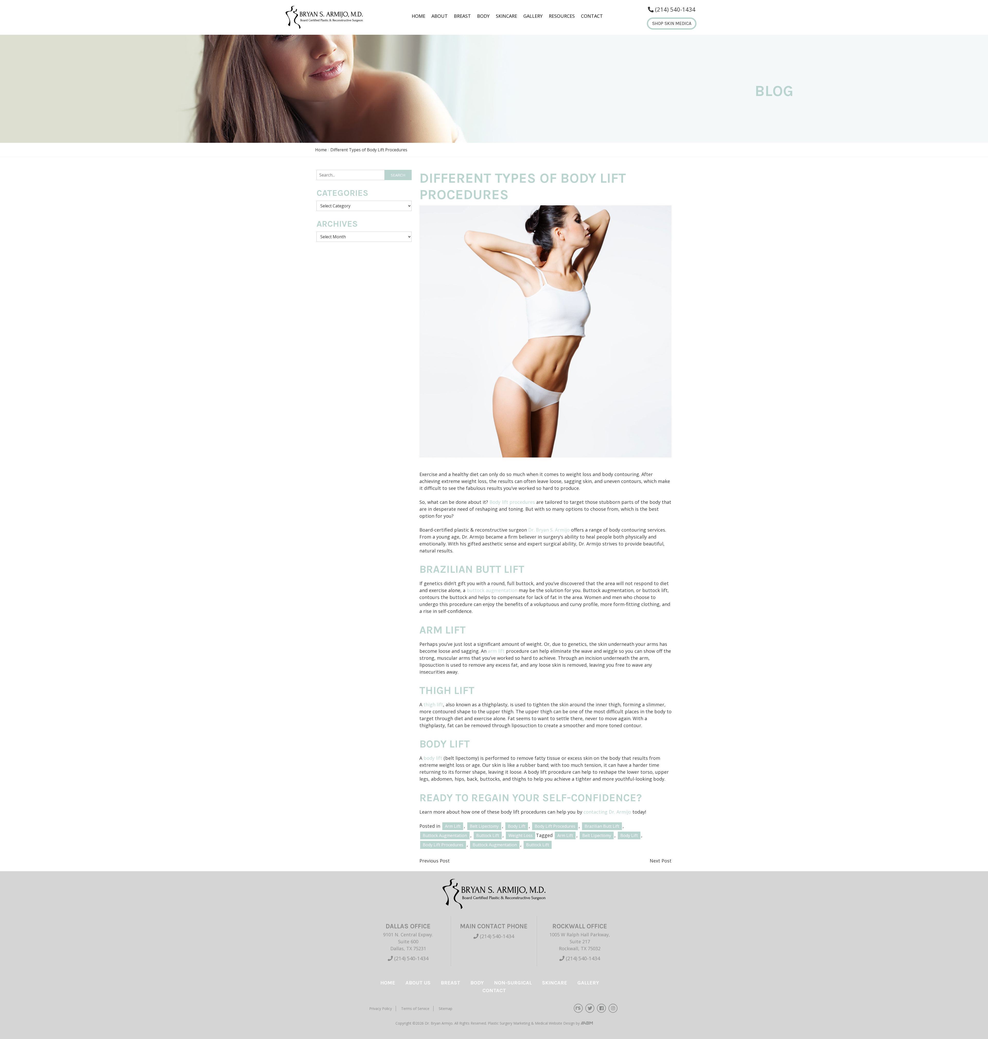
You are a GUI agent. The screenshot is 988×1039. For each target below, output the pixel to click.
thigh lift (433, 704)
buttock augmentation (492, 590)
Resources (562, 16)
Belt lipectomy (596, 835)
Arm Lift (453, 826)
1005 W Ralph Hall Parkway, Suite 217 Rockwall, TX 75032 (579, 941)
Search (398, 175)
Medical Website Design (555, 1023)
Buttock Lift (487, 835)
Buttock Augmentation (445, 835)
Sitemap (445, 1008)
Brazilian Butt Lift (602, 826)
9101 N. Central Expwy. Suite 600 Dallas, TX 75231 (408, 941)
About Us (417, 983)
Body (483, 16)
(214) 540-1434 (410, 958)
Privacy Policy (380, 1008)
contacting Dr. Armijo (607, 812)
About (439, 16)
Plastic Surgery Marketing (509, 1023)
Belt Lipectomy (484, 826)
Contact (592, 16)
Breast (462, 16)
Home (418, 16)
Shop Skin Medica (671, 23)
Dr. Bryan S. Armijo (549, 530)
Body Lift (516, 826)
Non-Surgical (513, 983)
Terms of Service (415, 1008)
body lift (434, 758)
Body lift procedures (512, 502)
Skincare (506, 16)
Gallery (533, 16)
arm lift (496, 651)
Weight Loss (520, 835)
